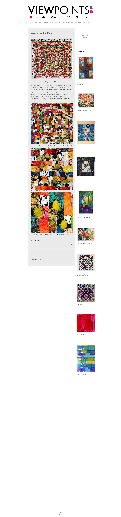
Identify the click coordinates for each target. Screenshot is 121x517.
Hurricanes (83, 500)
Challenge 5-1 (80, 453)
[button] (35, 22)
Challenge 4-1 (80, 442)
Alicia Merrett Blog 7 (82, 420)
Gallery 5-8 (85, 486)
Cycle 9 (83, 466)
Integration (89, 500)
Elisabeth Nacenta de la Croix (84, 469)
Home (78, 500)
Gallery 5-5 (79, 484)
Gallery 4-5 (79, 477)
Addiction (86, 413)
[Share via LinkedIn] (38, 240)
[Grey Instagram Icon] (62, 515)
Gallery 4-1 (79, 473)
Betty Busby (80, 433)
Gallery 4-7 (79, 480)
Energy (78, 471)
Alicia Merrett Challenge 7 (83, 426)
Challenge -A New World (83, 438)
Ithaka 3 (83, 504)
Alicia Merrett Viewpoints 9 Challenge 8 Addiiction (85, 431)
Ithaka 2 (79, 504)
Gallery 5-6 (85, 484)
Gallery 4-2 (85, 473)
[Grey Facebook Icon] (59, 515)
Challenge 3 (86, 440)
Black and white (87, 433)
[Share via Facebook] (31, 240)
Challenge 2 (80, 440)
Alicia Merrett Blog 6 (82, 418)
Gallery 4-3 (79, 475)
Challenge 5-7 (88, 458)
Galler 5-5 (88, 471)
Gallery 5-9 (79, 489)
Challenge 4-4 (88, 444)
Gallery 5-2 (79, 482)
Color (78, 464)
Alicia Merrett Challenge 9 (83, 429)
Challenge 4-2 (88, 442)
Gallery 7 (85, 489)
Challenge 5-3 (80, 455)
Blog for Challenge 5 (85, 435)
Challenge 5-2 (88, 453)
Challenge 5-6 (80, 458)
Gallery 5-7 (79, 486)
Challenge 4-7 (80, 449)
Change (89, 462)
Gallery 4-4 (85, 475)
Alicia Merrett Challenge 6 (83, 424)
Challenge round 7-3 (82, 462)
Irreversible (80, 502)
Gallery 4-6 (85, 477)
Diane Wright (89, 466)
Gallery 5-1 (85, 480)
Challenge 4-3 (80, 444)
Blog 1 (78, 435)
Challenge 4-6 (88, 446)
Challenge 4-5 (80, 446)
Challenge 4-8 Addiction (82, 451)
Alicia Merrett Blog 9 (82, 422)
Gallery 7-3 (85, 491)
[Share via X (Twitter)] (35, 240)
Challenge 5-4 (88, 455)
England (83, 471)
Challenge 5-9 (88, 460)
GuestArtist (89, 498)
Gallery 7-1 (79, 491)
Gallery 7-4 (79, 493)
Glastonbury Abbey (81, 498)
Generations (80, 495)
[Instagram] (91, 11)
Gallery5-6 (85, 493)
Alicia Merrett (80, 415)
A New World (80, 413)
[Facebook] (91, 7)
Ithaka (84, 502)
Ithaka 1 (89, 502)
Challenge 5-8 (80, 460)
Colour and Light (84, 464)
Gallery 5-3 (85, 482)
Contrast (79, 466)
